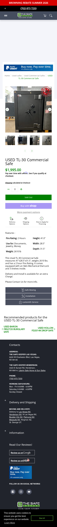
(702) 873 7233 (15, 378)
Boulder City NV (16, 417)
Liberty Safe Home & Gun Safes (32, 370)
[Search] (51, 15)
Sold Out (28, 197)
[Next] (50, 109)
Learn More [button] (9, 523)
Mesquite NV (14, 419)
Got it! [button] (42, 518)
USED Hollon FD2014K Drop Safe (42, 329)
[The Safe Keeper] (25, 15)
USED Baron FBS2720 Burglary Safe (14, 329)
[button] (45, 15)
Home (7, 75)
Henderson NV (15, 414)
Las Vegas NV (24, 411)
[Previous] (7, 109)
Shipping (8, 182)
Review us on (17, 452)
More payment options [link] (28, 212)
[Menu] (5, 15)
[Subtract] (8, 189)
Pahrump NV (29, 417)
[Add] (21, 189)
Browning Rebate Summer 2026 (28, 2)
